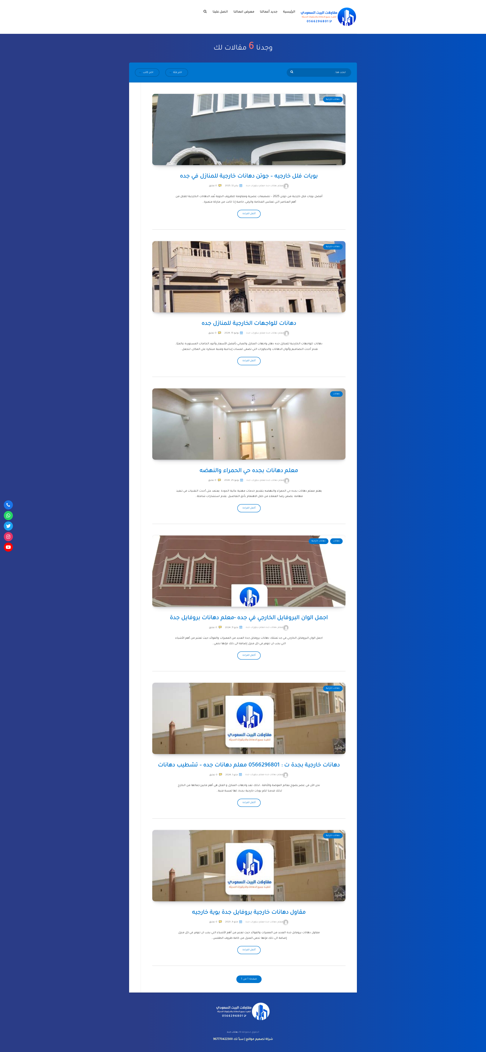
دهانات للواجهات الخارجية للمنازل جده (249, 324)
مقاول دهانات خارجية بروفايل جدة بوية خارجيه (249, 913)
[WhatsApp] (8, 515)
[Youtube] (8, 547)
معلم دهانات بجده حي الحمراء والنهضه (249, 471)
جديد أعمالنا (268, 12)
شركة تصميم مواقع (259, 1039)
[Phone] (8, 504)
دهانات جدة (232, 1032)
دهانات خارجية (333, 99)
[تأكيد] (292, 72)
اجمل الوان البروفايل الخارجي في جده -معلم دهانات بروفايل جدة (249, 618)
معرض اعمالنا (244, 12)
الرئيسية (289, 12)
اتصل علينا (220, 12)
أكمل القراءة (249, 213)
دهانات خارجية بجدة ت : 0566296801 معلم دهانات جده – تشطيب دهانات (249, 765)
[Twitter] (8, 526)
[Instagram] (8, 536)
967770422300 (223, 1039)
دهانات (336, 394)
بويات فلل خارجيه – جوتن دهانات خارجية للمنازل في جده (249, 176)
